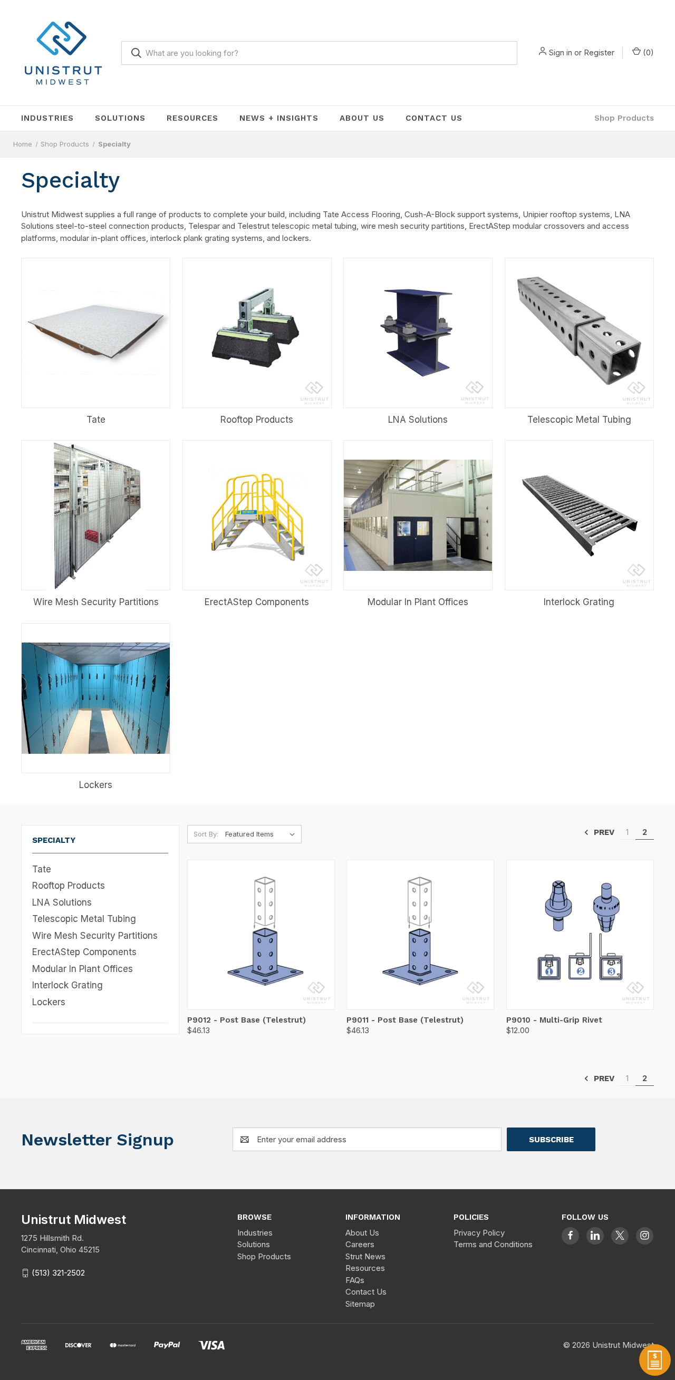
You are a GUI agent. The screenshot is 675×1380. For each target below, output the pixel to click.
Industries (47, 118)
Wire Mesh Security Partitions (95, 935)
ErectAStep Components (84, 952)
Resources (192, 118)
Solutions (120, 118)
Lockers (48, 1002)
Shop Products (624, 118)
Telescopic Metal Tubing (84, 918)
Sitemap (360, 1304)
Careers (359, 1244)
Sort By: (206, 834)
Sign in (560, 52)
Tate (41, 869)
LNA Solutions (62, 902)
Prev (603, 832)
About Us (362, 118)
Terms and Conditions (493, 1244)
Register (599, 52)
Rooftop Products (68, 885)
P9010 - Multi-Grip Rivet (554, 1020)
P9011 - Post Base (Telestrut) (405, 1020)
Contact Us (434, 118)
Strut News (365, 1256)
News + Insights (279, 118)
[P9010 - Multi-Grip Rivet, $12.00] (580, 935)
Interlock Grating (67, 985)
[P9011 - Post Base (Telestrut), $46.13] (420, 935)
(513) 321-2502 (58, 1273)
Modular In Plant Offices (82, 969)
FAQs (354, 1280)
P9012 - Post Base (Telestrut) (246, 1020)
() (647, 52)
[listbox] (262, 834)
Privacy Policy (479, 1233)
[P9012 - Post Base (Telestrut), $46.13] (261, 935)
